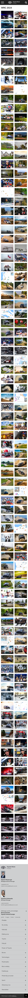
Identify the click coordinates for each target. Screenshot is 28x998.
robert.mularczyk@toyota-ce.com (9, 886)
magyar (7, 917)
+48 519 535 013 (5, 903)
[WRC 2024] (7, 14)
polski (2, 917)
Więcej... (14, 996)
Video (2, 7)
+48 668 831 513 (5, 884)
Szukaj (2, 11)
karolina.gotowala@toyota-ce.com (9, 905)
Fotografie (2, 5)
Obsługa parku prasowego (9, 911)
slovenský (17, 917)
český (12, 917)
